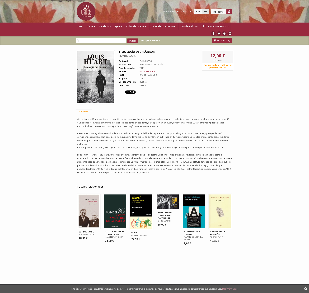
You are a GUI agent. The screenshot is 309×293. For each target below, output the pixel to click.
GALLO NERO (146, 61)
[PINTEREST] (224, 33)
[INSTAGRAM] (229, 33)
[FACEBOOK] (213, 33)
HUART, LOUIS (127, 55)
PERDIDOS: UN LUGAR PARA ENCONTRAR (165, 215)
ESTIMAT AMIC (86, 231)
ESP (205, 11)
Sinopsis (83, 111)
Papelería (104, 26)
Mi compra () (223, 40)
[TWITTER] (218, 33)
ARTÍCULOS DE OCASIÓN (217, 233)
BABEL (134, 232)
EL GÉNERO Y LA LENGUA (192, 233)
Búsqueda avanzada (151, 40)
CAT (198, 11)
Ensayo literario (147, 71)
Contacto (186, 11)
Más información (230, 289)
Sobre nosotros (171, 11)
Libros (90, 26)
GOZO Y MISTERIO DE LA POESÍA (114, 233)
